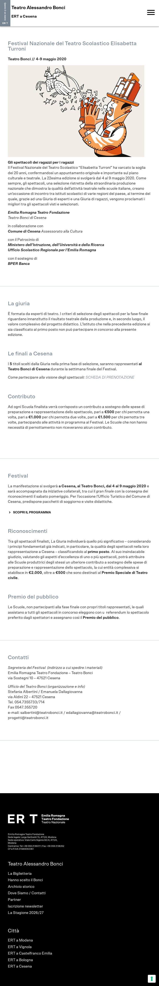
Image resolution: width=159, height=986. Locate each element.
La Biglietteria (20, 874)
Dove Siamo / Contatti (27, 893)
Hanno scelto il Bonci (25, 880)
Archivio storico (21, 887)
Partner (14, 900)
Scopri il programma (32, 512)
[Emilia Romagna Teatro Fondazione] (5, 13)
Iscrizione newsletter (25, 906)
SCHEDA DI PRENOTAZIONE (109, 377)
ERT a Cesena (20, 966)
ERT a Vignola (20, 947)
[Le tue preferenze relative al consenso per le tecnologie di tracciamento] (152, 979)
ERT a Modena (20, 940)
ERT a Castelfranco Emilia (30, 953)
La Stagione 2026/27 (26, 913)
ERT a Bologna (20, 960)
